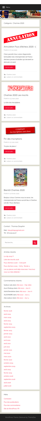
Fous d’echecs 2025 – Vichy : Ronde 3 (17, 266)
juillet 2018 (7, 386)
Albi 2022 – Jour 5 (23, 295)
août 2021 (7, 343)
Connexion (7, 399)
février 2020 (8, 360)
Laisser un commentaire (14, 77)
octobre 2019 (8, 363)
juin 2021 (7, 347)
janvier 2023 (8, 334)
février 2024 (8, 324)
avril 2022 (7, 340)
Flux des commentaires (12, 405)
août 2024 (7, 321)
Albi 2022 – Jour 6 (24, 288)
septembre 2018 (9, 379)
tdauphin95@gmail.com (16, 230)
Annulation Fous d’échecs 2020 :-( (20, 46)
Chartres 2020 (11, 74)
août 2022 (7, 337)
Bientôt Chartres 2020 (14, 190)
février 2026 (8, 311)
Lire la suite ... (9, 67)
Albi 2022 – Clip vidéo (24, 285)
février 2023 (8, 330)
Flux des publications (11, 402)
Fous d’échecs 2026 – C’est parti (15, 263)
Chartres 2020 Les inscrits (16, 95)
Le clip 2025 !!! (9, 256)
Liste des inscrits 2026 (11, 259)
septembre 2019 (9, 366)
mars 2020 (7, 356)
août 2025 (7, 314)
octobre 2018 (8, 376)
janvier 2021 (8, 350)
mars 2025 (7, 317)
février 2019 (8, 373)
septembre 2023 (9, 327)
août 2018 (7, 383)
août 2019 (7, 369)
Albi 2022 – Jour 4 (23, 298)
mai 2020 (7, 353)
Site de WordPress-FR (11, 409)
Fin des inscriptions (13, 138)
